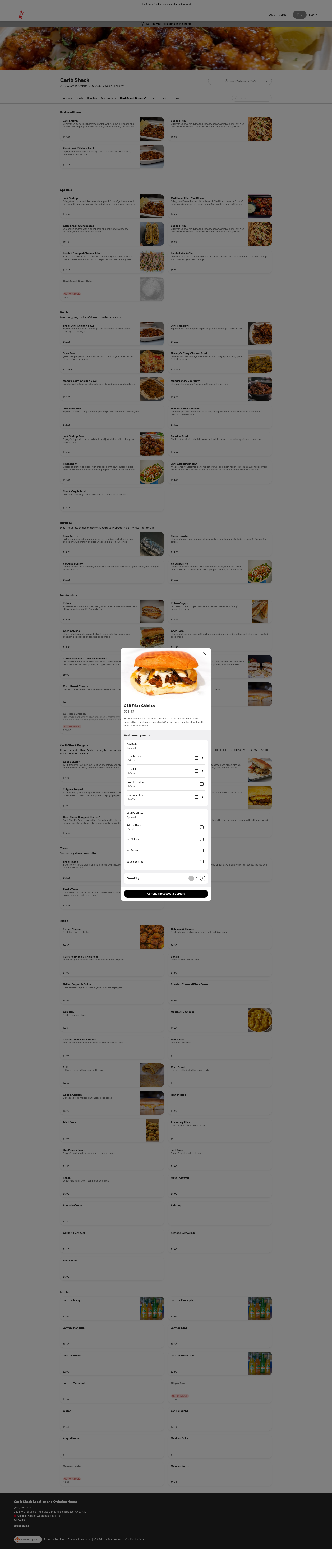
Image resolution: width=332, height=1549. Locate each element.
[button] (166, 674)
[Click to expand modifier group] (202, 758)
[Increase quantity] (202, 878)
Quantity (133, 878)
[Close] (204, 653)
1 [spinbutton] (197, 878)
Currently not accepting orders (166, 893)
